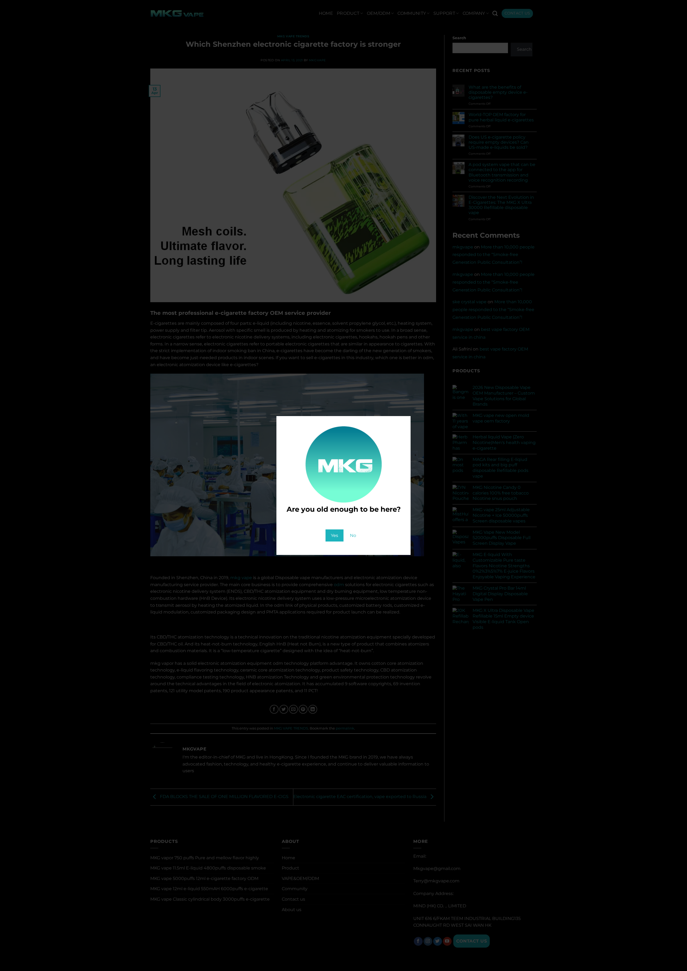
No (353, 535)
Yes (334, 535)
